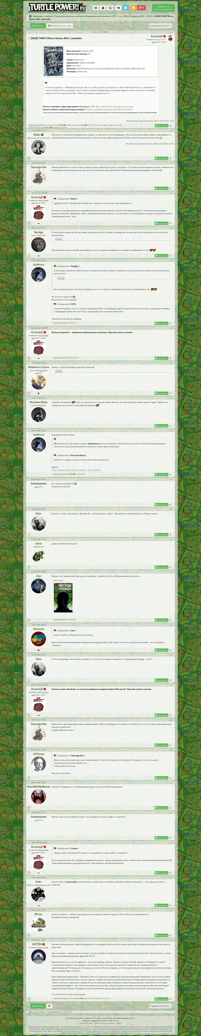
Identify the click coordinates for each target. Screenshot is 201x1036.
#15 (171, 625)
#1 (171, 32)
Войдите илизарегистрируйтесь (163, 8)
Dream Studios (43, 947)
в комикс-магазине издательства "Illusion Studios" (108, 109)
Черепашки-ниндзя (42, 16)
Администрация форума (104, 1023)
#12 (171, 509)
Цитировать (162, 126)
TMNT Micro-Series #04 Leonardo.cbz (107, 106)
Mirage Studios (88, 1028)
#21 (171, 813)
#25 (170, 940)
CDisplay (83, 106)
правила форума (104, 1031)
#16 (171, 655)
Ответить (39, 25)
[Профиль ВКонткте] (38, 223)
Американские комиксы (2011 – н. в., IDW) (107, 16)
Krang (115, 1021)
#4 (171, 193)
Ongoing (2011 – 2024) (141, 16)
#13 (171, 539)
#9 (171, 398)
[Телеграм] (38, 393)
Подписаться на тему (60, 25)
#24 (170, 910)
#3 (171, 163)
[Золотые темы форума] (133, 7)
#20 (170, 783)
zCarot (85, 1026)
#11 (171, 479)
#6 (171, 261)
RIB (127, 68)
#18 (170, 720)
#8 (171, 363)
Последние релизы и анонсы (69, 16)
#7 (171, 328)
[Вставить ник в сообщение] (170, 125)
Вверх (119, 1023)
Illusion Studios (161, 39)
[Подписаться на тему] (49, 1005)
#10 (170, 431)
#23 (170, 878)
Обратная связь (86, 1023)
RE (143, 68)
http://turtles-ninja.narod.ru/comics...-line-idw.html (76, 470)
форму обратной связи (133, 1032)
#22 (170, 843)
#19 (171, 750)
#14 (170, 572)
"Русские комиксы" (41, 885)
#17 (171, 685)
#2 (171, 131)
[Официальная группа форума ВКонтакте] (118, 7)
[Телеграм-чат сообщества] (125, 7)
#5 (171, 228)
